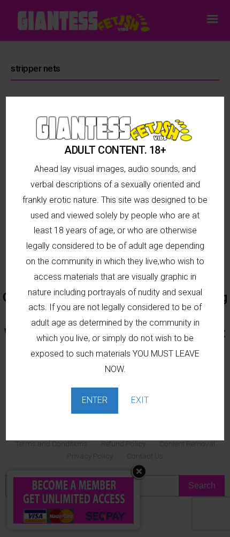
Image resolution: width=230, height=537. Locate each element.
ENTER (95, 400)
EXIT (140, 400)
